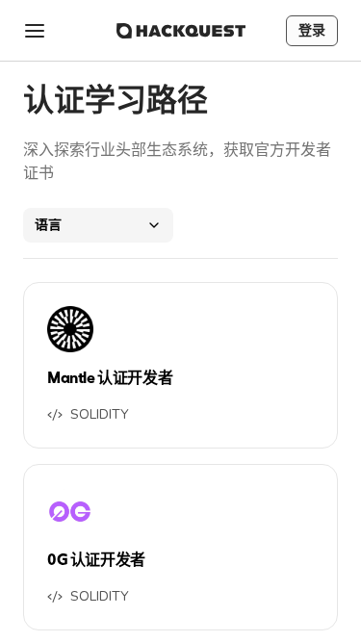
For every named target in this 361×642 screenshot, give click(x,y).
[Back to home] (180, 31)
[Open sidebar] (34, 30)
